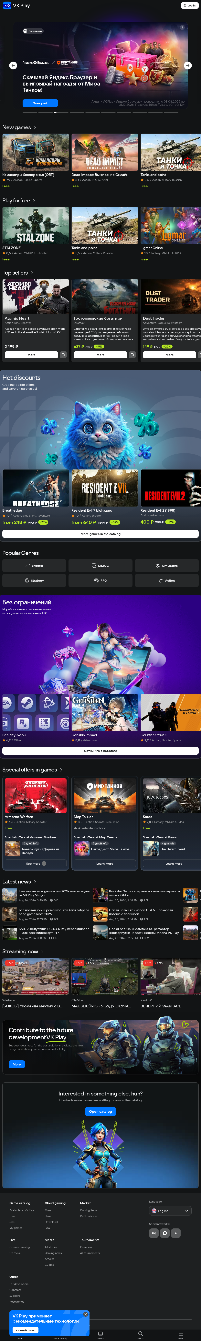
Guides (49, 1264)
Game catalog (19, 1203)
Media (49, 1240)
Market (85, 1203)
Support (14, 1295)
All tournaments (90, 1253)
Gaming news (53, 1253)
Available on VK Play (21, 1210)
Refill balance (88, 1216)
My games (15, 1228)
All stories (51, 1247)
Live (12, 1240)
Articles (49, 1259)
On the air (15, 1253)
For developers (18, 1284)
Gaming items (88, 1210)
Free (12, 1216)
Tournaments (89, 1240)
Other (13, 1277)
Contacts (15, 1290)
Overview (86, 1247)
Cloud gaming (55, 1203)
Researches (16, 1301)
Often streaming (19, 1247)
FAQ (47, 1228)
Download (51, 1222)
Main (48, 1210)
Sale (12, 1222)
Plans (48, 1216)
